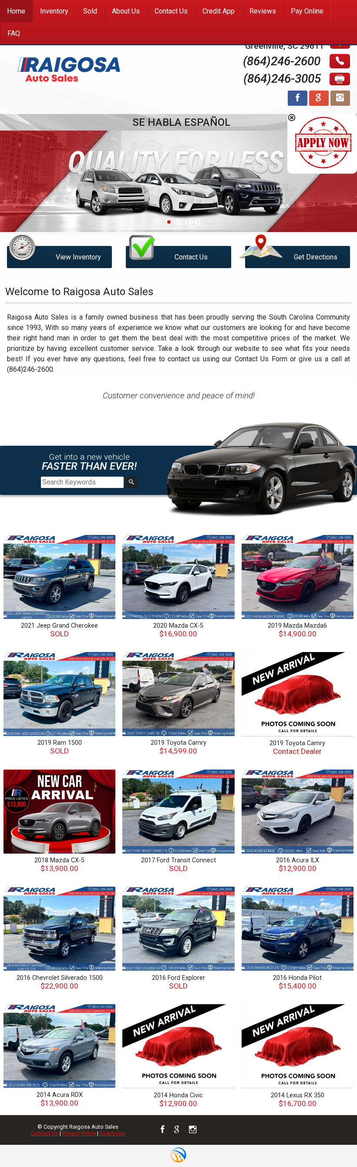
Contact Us (44, 1133)
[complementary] (331, 1141)
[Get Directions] (297, 238)
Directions (112, 1133)
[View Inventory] (59, 238)
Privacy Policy (79, 1133)
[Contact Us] (178, 238)
